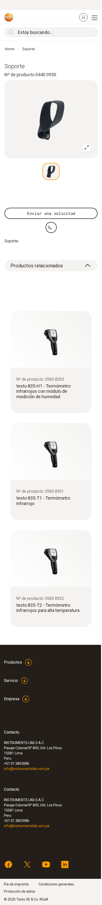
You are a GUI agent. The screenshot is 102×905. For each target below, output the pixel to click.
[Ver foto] (51, 171)
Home (9, 49)
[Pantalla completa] (87, 147)
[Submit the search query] (10, 32)
